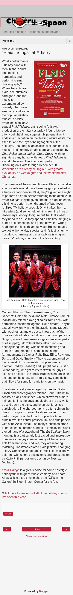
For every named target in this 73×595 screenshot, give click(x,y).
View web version (36, 536)
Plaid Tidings (10, 470)
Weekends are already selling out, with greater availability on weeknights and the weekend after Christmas (34, 172)
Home (37, 529)
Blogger (43, 591)
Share (8, 513)
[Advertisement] (36, 10)
